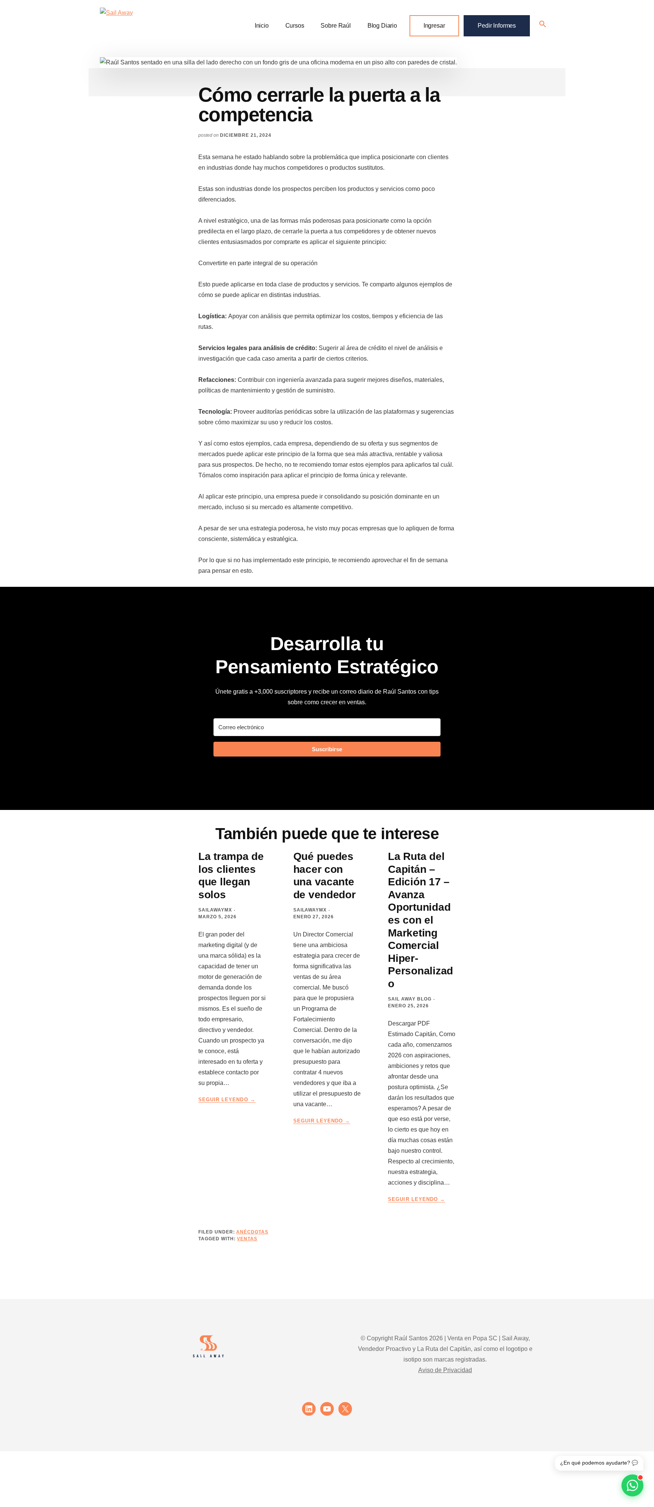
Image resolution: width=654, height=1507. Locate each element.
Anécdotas (252, 1232)
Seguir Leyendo (226, 1100)
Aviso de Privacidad (445, 1370)
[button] (542, 24)
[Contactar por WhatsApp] (632, 1485)
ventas (247, 1238)
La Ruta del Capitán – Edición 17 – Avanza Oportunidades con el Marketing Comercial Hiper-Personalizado (420, 920)
